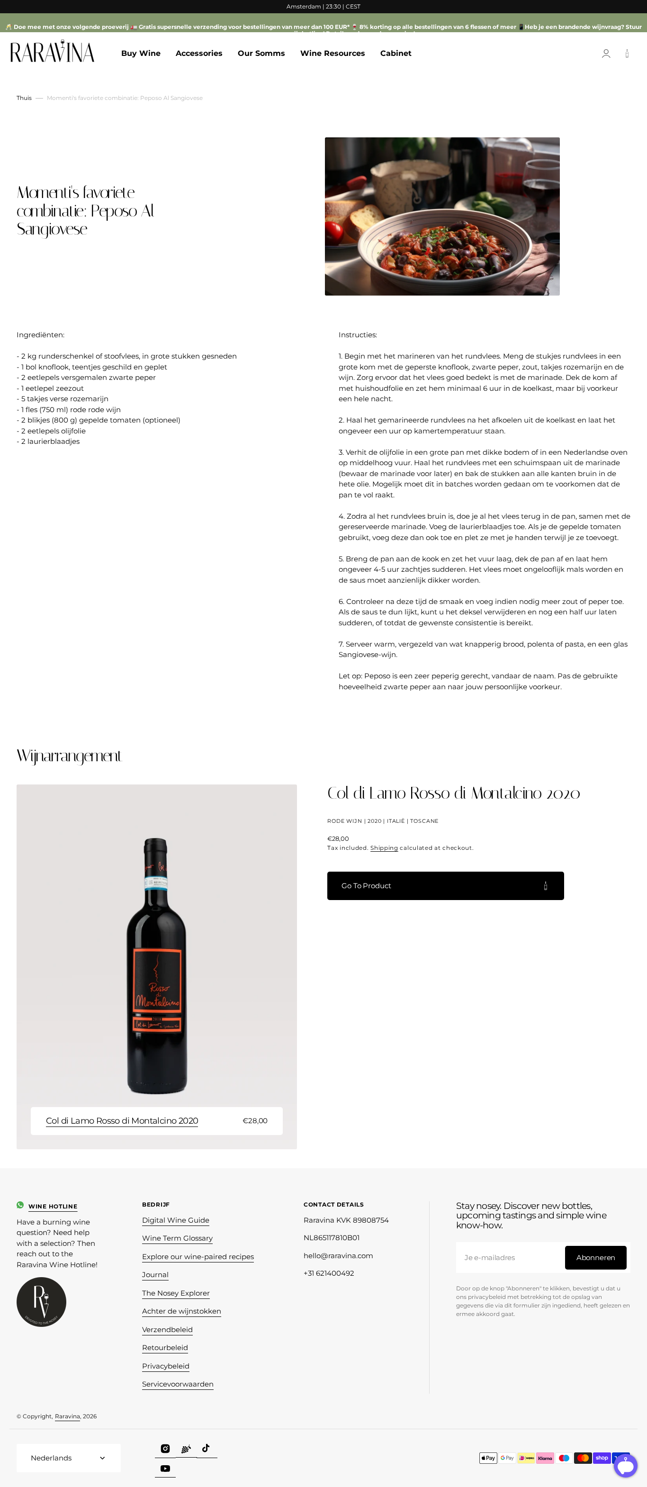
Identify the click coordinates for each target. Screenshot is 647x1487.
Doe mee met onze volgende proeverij (71, 26)
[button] (606, 53)
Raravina (67, 1416)
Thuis (24, 97)
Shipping (384, 847)
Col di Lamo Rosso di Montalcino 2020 (122, 1121)
